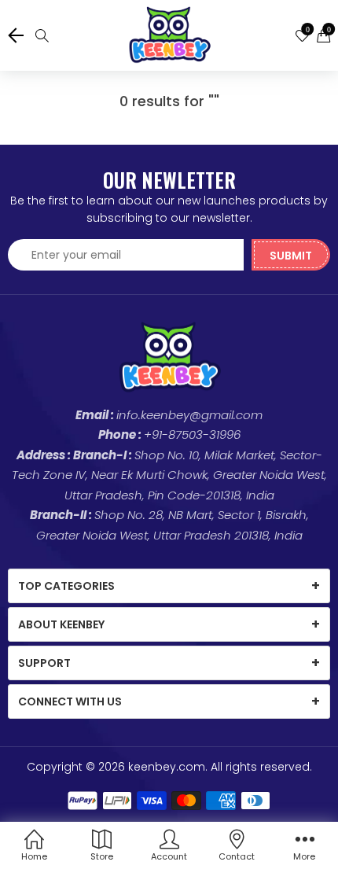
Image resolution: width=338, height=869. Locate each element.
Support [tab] (44, 662)
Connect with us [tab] (70, 701)
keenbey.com (166, 767)
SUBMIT (291, 255)
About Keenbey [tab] (61, 624)
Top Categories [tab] (66, 585)
